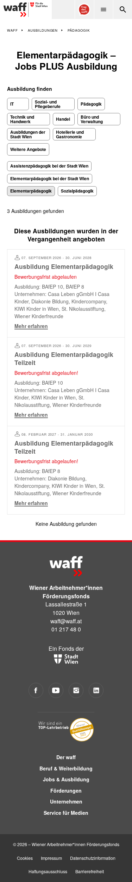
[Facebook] (36, 690)
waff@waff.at (66, 621)
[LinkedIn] (96, 690)
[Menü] (103, 9)
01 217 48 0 (66, 629)
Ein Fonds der (66, 648)
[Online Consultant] (84, 9)
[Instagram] (76, 690)
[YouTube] (56, 690)
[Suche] (122, 9)
